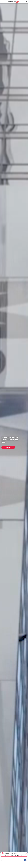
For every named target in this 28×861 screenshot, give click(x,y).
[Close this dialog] (26, 854)
